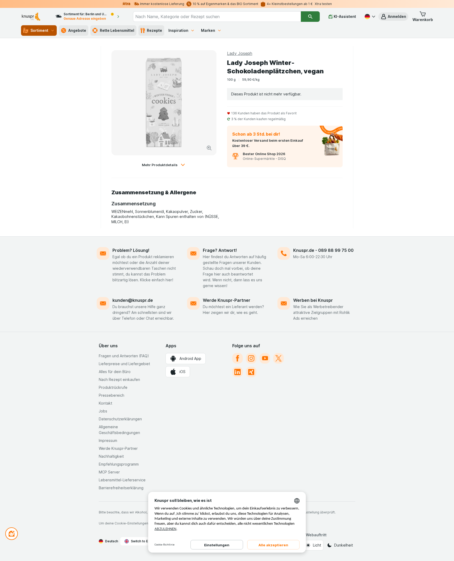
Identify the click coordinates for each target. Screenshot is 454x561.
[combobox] (217, 16)
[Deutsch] (369, 16)
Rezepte (154, 30)
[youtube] (265, 358)
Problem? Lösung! (130, 250)
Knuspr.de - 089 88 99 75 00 (323, 250)
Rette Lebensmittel (117, 30)
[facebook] (237, 358)
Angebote (77, 30)
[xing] (251, 372)
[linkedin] (237, 372)
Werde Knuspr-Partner (226, 300)
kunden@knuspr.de (132, 300)
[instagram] (251, 358)
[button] (393, 16)
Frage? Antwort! (220, 250)
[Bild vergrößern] (209, 148)
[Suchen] (310, 16)
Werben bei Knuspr (313, 300)
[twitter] (278, 358)
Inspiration (178, 30)
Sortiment (39, 30)
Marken (208, 30)
